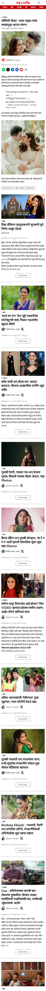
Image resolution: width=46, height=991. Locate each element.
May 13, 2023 (11, 107)
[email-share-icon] (21, 71)
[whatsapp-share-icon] (3, 71)
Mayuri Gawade (12, 485)
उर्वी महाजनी (5, 233)
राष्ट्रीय (41, 7)
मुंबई (12, 7)
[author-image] (3, 60)
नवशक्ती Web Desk (13, 60)
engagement (30, 188)
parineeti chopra (7, 188)
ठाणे (26, 7)
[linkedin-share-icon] (17, 71)
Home (5, 7)
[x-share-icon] (8, 71)
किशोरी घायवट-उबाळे (13, 329)
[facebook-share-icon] (12, 71)
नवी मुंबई (19, 7)
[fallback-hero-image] (23, 206)
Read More (23, 275)
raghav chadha (19, 188)
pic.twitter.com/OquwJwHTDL (20, 101)
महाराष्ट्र (33, 7)
